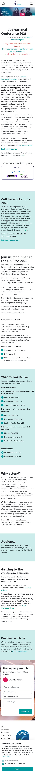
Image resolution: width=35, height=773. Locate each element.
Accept (17, 769)
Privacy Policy (6, 735)
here (22, 155)
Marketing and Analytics (15, 763)
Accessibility (5, 738)
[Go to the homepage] (17, 3)
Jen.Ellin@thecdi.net (25, 145)
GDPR (3, 727)
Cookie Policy (6, 756)
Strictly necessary (12, 760)
